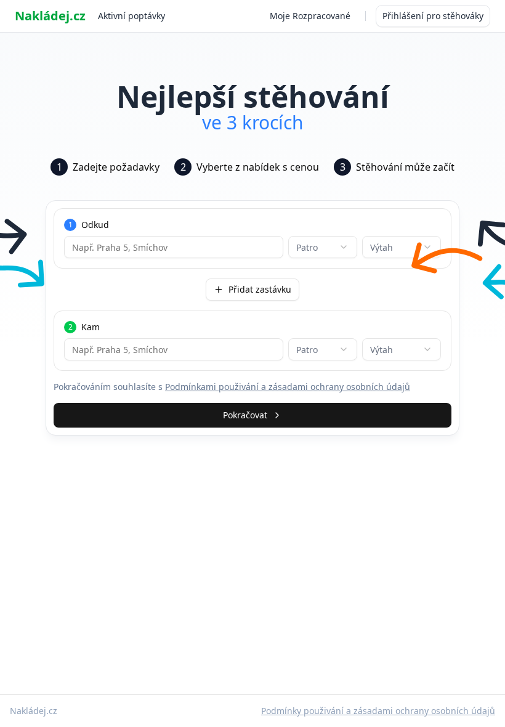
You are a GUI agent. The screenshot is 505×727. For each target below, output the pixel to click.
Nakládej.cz (50, 15)
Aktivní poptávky (131, 16)
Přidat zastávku (259, 289)
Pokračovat (245, 415)
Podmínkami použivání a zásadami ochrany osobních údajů (287, 386)
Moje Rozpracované (310, 16)
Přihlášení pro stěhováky (432, 16)
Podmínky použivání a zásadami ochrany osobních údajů (378, 711)
